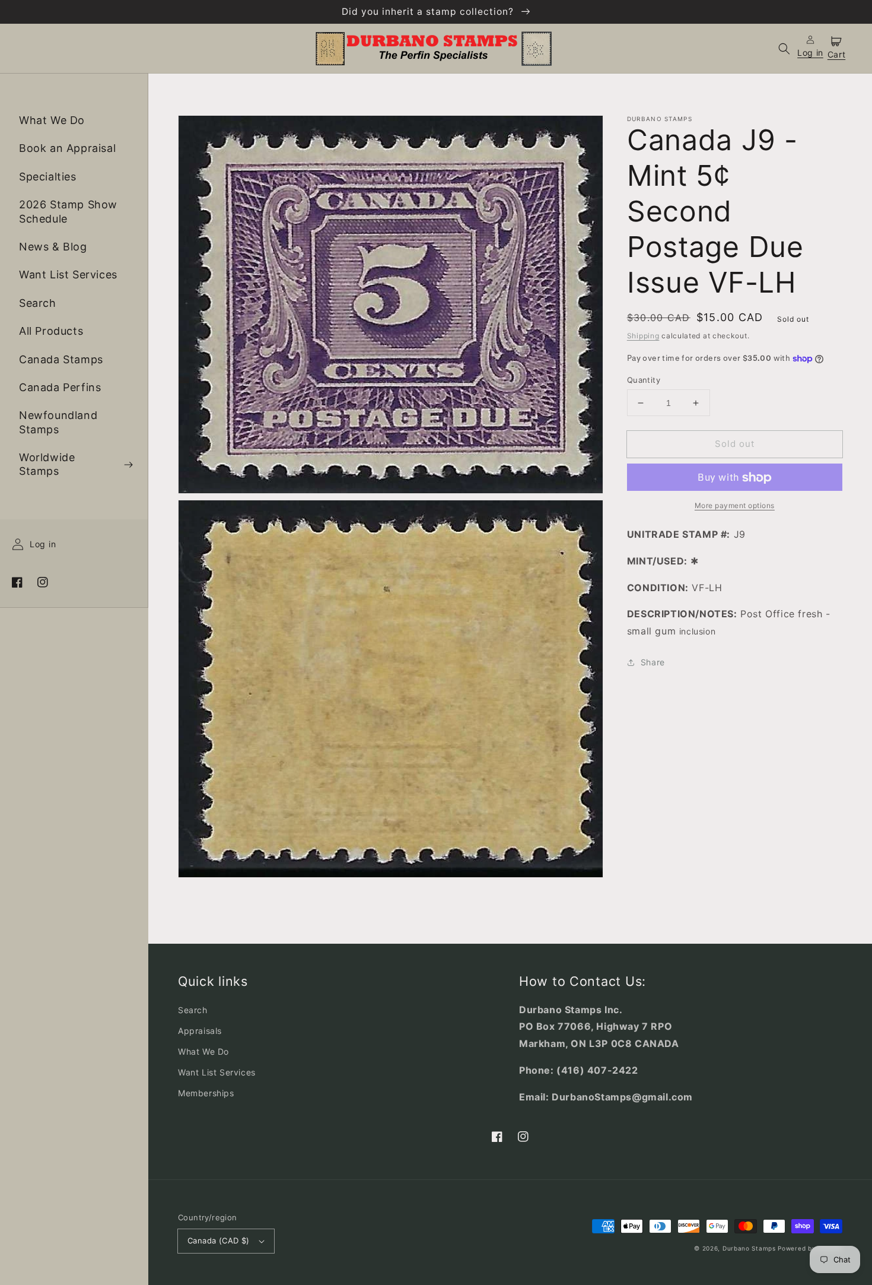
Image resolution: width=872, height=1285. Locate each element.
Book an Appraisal (67, 148)
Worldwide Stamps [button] (47, 465)
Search (37, 303)
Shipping (643, 335)
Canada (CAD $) (218, 1240)
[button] (784, 49)
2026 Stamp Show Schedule (68, 212)
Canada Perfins (60, 387)
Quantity (643, 380)
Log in (43, 545)
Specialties (48, 176)
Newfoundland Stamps (58, 423)
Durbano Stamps (749, 1248)
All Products (51, 331)
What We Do (52, 120)
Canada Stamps (61, 359)
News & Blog (53, 246)
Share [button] (653, 663)
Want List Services (68, 275)
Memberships (206, 1093)
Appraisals (200, 1031)
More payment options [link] (735, 506)
